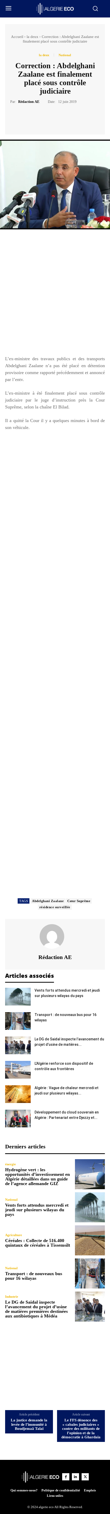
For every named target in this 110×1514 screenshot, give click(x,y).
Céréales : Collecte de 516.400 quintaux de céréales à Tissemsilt (37, 1243)
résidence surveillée (54, 907)
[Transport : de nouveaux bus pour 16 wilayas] (18, 1021)
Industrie (11, 1296)
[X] (49, 117)
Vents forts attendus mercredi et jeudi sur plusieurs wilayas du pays (37, 1210)
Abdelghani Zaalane (48, 901)
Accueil (17, 37)
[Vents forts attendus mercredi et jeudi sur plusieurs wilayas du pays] (18, 996)
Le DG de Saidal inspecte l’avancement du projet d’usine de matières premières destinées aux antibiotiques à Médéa (36, 1309)
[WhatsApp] (73, 117)
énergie (10, 1164)
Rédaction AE (28, 102)
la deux (32, 37)
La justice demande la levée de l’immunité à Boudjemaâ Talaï (29, 1424)
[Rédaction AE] (55, 936)
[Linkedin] (75, 1476)
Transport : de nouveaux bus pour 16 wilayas (33, 1276)
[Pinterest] (61, 117)
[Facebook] (37, 117)
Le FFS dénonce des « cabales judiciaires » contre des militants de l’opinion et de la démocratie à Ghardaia (81, 1428)
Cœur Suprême (78, 901)
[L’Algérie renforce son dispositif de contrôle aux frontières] (18, 1070)
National (65, 55)
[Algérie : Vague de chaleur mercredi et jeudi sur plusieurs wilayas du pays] (18, 1094)
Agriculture (13, 1235)
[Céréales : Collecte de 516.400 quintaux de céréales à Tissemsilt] (90, 1240)
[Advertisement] (55, 295)
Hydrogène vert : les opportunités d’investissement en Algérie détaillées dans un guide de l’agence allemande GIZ (37, 1176)
